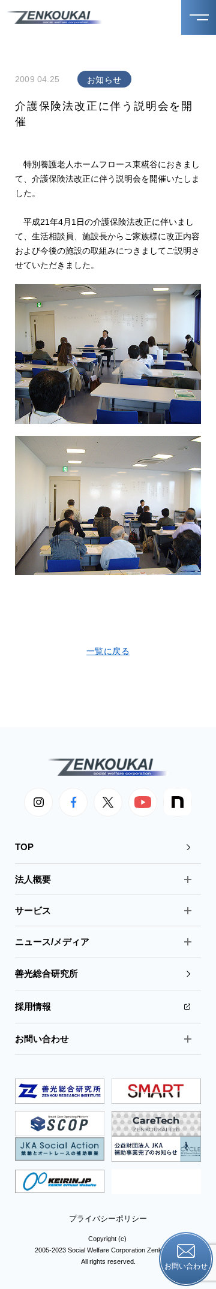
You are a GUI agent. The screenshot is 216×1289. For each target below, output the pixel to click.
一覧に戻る (108, 651)
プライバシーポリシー (108, 1218)
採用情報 (33, 1006)
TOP (24, 847)
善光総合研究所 (46, 973)
